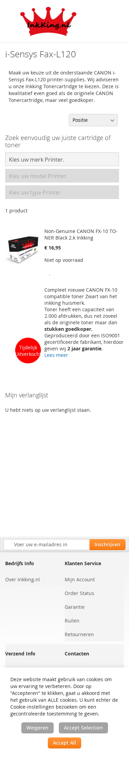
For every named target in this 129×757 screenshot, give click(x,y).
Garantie (75, 607)
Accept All (64, 742)
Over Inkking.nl (22, 579)
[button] (50, 272)
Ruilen (72, 620)
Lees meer (56, 355)
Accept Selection (83, 727)
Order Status (79, 593)
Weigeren (37, 727)
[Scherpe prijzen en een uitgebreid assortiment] (48, 21)
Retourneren (79, 634)
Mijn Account (80, 579)
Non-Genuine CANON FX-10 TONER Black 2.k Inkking (81, 234)
